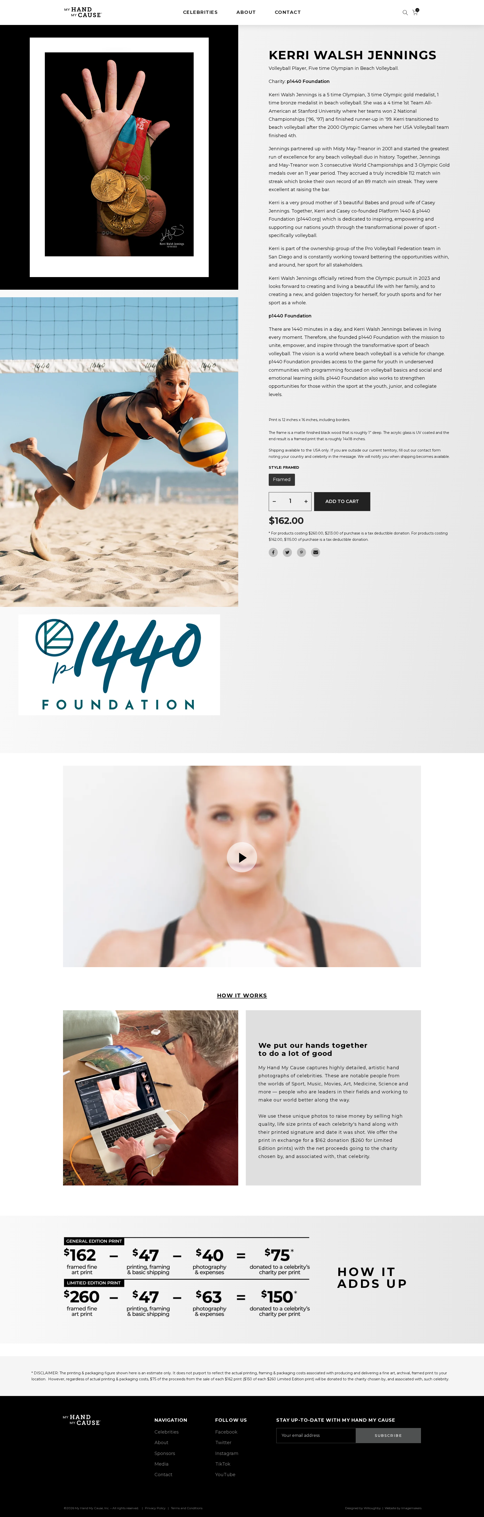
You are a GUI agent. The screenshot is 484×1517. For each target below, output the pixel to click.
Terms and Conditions (186, 1508)
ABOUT (246, 12)
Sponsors (165, 1453)
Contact (163, 1474)
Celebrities (167, 1432)
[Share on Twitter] (287, 552)
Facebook (226, 1432)
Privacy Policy (155, 1508)
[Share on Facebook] (273, 552)
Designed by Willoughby (363, 1508)
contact (424, 450)
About (161, 1442)
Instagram (226, 1453)
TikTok (222, 1464)
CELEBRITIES (200, 12)
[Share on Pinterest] (301, 552)
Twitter (223, 1442)
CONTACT (288, 12)
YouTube (225, 1474)
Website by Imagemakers (403, 1508)
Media (162, 1464)
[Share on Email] (315, 552)
